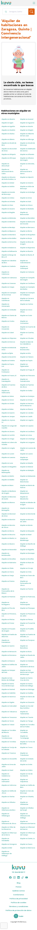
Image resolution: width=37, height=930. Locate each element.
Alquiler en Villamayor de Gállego (7, 853)
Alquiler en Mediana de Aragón (9, 492)
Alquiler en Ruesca (8, 661)
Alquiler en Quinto (8, 646)
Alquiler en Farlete (8, 361)
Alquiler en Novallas (9, 559)
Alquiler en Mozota (8, 535)
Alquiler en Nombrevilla (6, 554)
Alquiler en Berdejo (8, 227)
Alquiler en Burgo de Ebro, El (9, 256)
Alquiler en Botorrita (9, 242)
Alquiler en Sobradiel (9, 706)
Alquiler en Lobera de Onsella (9, 443)
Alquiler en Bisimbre (9, 235)
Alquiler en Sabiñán (8, 693)
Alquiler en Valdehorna (6, 775)
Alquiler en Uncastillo (9, 759)
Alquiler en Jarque (8, 416)
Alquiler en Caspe (8, 287)
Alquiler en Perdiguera (6, 603)
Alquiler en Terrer (8, 721)
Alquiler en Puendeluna (6, 641)
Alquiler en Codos (8, 321)
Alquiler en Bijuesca (9, 231)
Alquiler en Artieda (8, 202)
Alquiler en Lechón (8, 435)
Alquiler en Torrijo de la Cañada (9, 748)
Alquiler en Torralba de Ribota (9, 731)
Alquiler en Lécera (8, 432)
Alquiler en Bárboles (9, 218)
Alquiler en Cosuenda (5, 328)
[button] (18, 916)
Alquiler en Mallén (8, 480)
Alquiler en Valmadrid (5, 781)
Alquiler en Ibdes (8, 409)
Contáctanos (18, 895)
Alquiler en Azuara (8, 209)
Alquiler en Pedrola (8, 597)
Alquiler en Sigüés (8, 702)
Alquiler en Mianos (8, 502)
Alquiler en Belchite (8, 222)
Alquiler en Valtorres (9, 785)
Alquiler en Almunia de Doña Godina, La (9, 178)
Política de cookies (18, 902)
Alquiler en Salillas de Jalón (9, 666)
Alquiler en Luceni (8, 454)
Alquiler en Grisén (8, 404)
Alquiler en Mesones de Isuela (9, 498)
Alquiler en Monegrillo (5, 509)
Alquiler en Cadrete (9, 266)
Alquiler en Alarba (8, 134)
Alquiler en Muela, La (9, 538)
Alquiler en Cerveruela (6, 305)
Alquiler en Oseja (8, 576)
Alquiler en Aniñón (8, 186)
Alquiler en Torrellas (9, 742)
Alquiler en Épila (7, 353)
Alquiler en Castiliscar (6, 299)
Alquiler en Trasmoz (9, 753)
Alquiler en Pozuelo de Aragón (8, 630)
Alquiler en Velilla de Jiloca (9, 792)
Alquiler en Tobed (8, 725)
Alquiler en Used (7, 770)
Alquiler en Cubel (8, 333)
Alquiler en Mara (7, 485)
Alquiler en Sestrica (9, 697)
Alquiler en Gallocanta (6, 392)
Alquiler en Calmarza (9, 278)
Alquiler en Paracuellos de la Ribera (8, 591)
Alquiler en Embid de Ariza (9, 349)
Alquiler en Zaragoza (9, 844)
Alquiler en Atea (7, 205)
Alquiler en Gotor (8, 400)
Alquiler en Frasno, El (9, 376)
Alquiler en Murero (8, 544)
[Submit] (6, 11)
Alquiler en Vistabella (5, 840)
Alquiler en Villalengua (6, 815)
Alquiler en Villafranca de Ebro (8, 809)
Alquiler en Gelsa (8, 396)
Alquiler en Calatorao (5, 273)
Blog (18, 883)
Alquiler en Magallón (9, 467)
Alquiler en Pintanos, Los (9, 615)
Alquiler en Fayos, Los (8, 365)
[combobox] (15, 11)
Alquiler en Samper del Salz (8, 671)
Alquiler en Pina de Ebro (8, 609)
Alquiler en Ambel (8, 183)
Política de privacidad (19, 899)
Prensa (18, 887)
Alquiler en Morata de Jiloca (8, 526)
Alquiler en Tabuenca (9, 712)
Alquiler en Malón (8, 476)
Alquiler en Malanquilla (6, 471)
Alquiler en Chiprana (9, 338)
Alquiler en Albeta (8, 139)
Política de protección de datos (18, 910)
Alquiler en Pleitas (8, 619)
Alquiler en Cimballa (9, 310)
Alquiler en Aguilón (8, 126)
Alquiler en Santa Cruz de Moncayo (8, 685)
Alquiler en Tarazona (9, 717)
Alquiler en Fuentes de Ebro (8, 386)
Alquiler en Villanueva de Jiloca (9, 822)
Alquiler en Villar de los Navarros (8, 828)
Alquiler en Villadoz (8, 802)
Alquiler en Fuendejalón (6, 380)
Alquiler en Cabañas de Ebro (9, 262)
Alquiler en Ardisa (8, 198)
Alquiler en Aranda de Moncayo (8, 193)
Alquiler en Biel (7, 848)
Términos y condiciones (18, 906)
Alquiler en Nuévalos (9, 563)
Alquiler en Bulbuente (9, 251)
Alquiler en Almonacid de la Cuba (7, 171)
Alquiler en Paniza (8, 581)
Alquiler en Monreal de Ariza (8, 515)
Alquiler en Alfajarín (9, 154)
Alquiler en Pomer (8, 623)
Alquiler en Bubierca (9, 248)
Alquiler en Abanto (8, 119)
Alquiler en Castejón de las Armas (9, 294)
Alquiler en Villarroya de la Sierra (9, 834)
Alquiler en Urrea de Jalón (9, 766)
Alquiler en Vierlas (8, 797)
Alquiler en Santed (8, 689)
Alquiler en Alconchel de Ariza (9, 150)
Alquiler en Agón (7, 123)
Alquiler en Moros (8, 531)
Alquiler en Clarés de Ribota (9, 317)
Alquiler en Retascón (9, 652)
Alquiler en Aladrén (8, 130)
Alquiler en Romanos (9, 655)
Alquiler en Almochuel (5, 165)
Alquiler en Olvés (8, 568)
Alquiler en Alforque (9, 158)
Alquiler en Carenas (9, 283)
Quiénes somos (18, 891)
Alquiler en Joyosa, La (8, 421)
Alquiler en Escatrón (9, 357)
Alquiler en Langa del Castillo (9, 427)
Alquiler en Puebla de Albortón (9, 636)
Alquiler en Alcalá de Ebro (9, 144)
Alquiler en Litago (8, 439)
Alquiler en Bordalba (9, 238)
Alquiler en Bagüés (8, 212)
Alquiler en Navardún (9, 550)
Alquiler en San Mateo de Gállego (8, 679)
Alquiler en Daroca (8, 342)
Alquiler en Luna (7, 463)
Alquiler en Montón (8, 520)
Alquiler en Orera (8, 572)
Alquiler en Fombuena (5, 371)
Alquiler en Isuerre (8, 413)
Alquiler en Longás (8, 448)
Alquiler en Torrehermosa (7, 737)
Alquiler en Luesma (8, 457)
